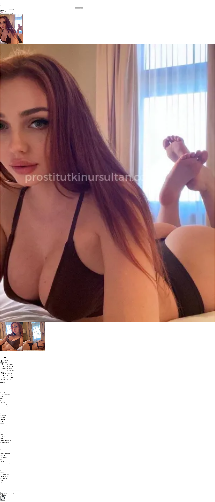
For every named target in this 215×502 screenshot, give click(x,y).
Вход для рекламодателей (5, 0)
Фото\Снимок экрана (4, 9)
